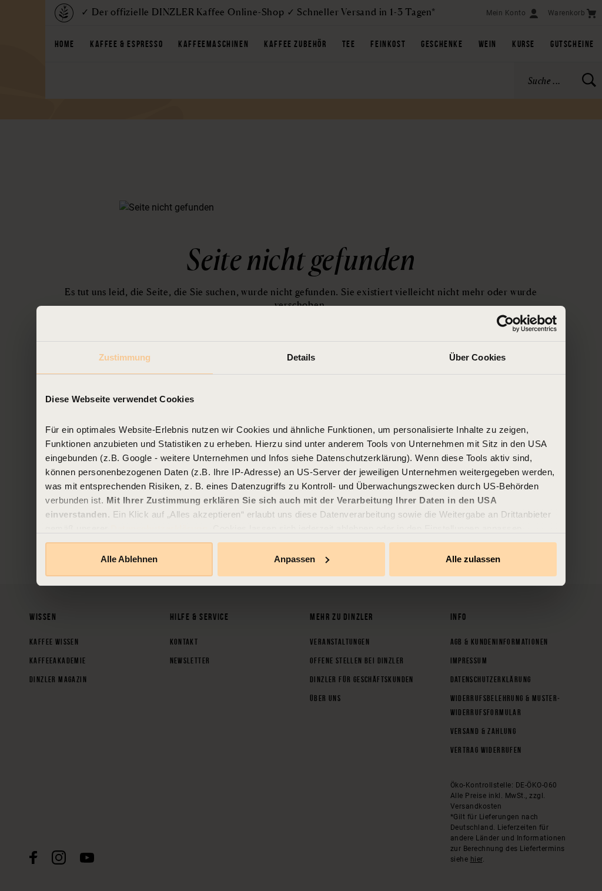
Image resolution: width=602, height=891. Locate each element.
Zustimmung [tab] (125, 357)
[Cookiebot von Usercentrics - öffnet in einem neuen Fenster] (505, 323)
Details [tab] (301, 357)
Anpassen (294, 559)
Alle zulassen (473, 559)
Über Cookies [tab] (477, 357)
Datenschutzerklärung (159, 528)
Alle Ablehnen (129, 559)
